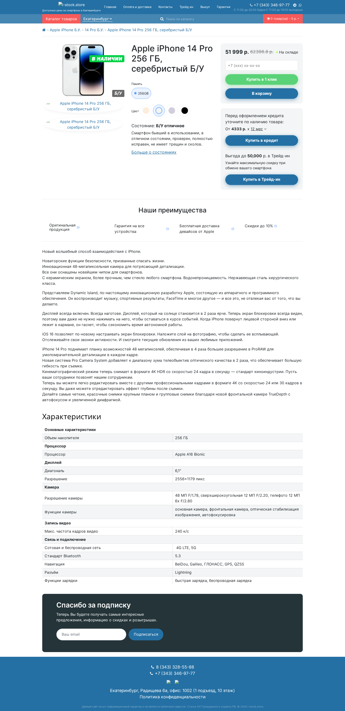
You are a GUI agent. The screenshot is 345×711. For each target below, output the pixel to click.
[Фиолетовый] (172, 110)
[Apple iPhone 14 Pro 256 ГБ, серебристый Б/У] (83, 106)
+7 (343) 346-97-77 (272, 5)
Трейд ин (186, 7)
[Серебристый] (159, 110)
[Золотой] (146, 110)
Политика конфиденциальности (173, 696)
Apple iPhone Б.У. (65, 29)
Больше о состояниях (153, 152)
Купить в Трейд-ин (261, 179)
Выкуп (205, 7)
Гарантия (223, 7)
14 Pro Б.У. (94, 29)
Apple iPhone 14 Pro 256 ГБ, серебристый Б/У (149, 29)
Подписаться (146, 634)
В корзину (262, 93)
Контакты (165, 7)
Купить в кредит (261, 140)
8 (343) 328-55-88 (175, 667)
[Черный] (185, 110)
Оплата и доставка (137, 7)
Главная (110, 7)
